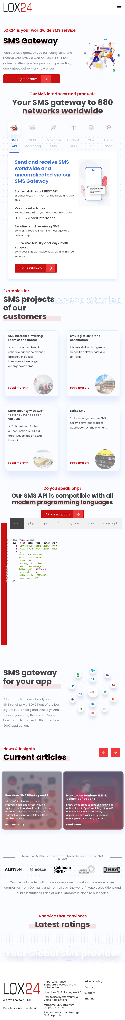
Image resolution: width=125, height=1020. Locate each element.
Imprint (89, 998)
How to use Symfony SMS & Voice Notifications (86, 797)
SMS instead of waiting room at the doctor (25, 338)
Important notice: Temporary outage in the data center (60, 984)
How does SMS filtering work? (26, 795)
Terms (88, 987)
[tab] (14, 136)
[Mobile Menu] (118, 7)
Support (89, 993)
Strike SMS (77, 411)
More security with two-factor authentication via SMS (26, 415)
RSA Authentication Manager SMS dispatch (62, 1014)
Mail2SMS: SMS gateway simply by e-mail (59, 1006)
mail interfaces (43, 218)
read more (12, 824)
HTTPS (19, 218)
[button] (103, 752)
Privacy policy (93, 981)
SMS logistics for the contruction (85, 338)
